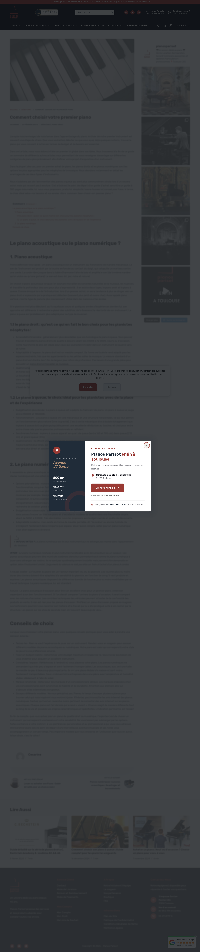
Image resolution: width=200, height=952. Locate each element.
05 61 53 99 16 (112, 495)
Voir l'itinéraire (105, 487)
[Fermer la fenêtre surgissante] (146, 445)
